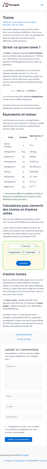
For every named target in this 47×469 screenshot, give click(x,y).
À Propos (8, 461)
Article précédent (24, 335)
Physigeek (24, 455)
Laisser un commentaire (13, 22)
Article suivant (24, 339)
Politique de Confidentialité (26, 461)
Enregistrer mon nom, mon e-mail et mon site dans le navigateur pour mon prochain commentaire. (22, 429)
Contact (43, 461)
